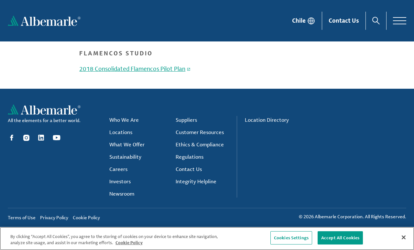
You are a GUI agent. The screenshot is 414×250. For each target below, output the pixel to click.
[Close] (404, 237)
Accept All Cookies (340, 238)
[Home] (44, 21)
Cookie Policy (129, 243)
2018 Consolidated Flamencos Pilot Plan (132, 69)
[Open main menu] (399, 21)
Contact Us (344, 20)
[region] (207, 238)
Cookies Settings (291, 238)
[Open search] (376, 21)
